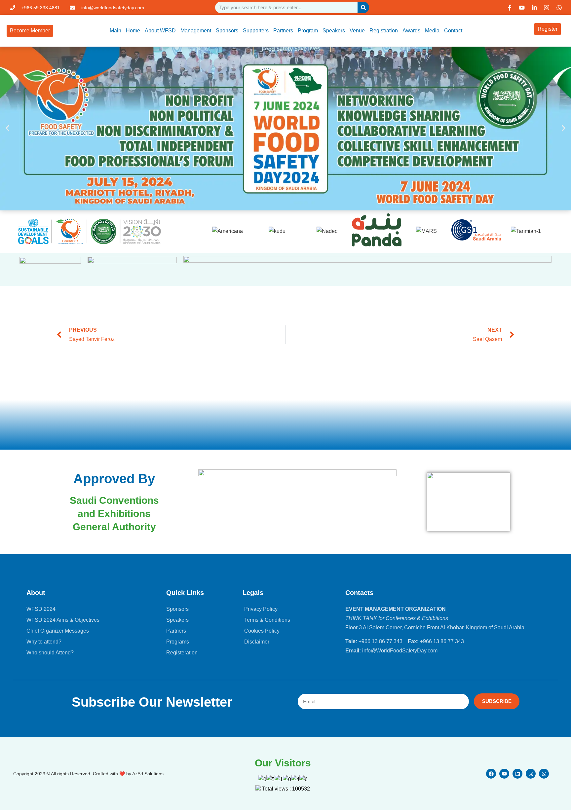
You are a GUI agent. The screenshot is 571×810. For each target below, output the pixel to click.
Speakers (334, 30)
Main (115, 30)
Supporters (256, 30)
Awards (411, 30)
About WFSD (160, 30)
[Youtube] (504, 774)
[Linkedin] (517, 774)
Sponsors (227, 30)
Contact (453, 30)
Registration (383, 30)
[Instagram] (531, 774)
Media (432, 30)
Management (195, 30)
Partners (283, 30)
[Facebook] (491, 774)
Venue (357, 30)
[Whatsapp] (544, 774)
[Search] (363, 7)
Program (308, 30)
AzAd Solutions (148, 773)
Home (133, 30)
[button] (7, 128)
